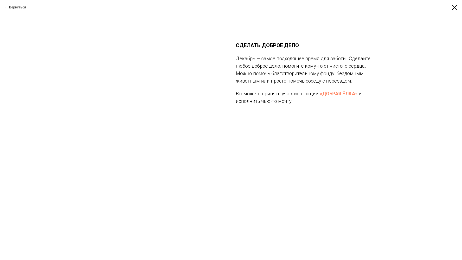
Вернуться (17, 7)
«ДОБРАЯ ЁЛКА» (339, 94)
